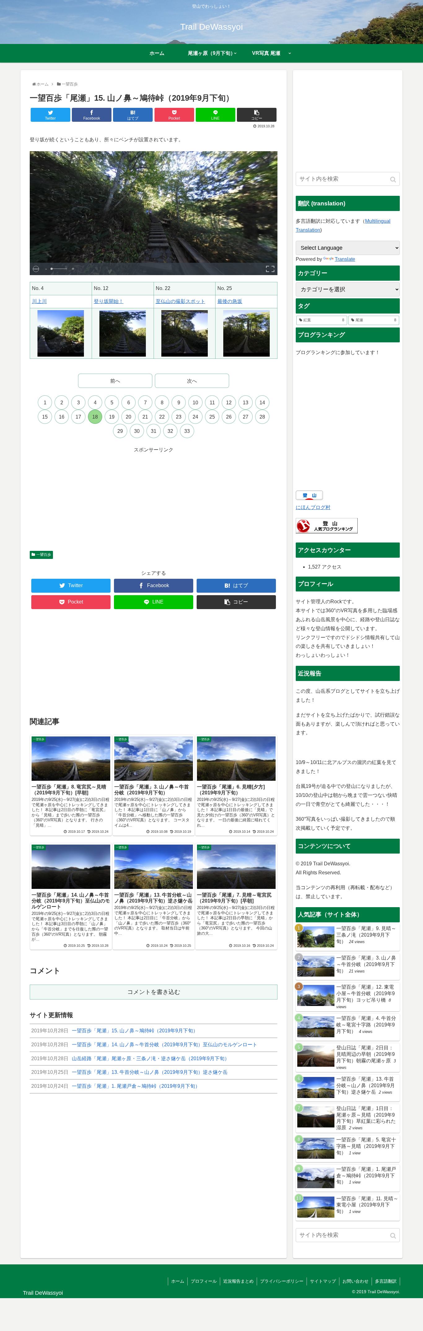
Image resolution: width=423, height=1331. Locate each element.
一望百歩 (43, 554)
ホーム (177, 1281)
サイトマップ (323, 1281)
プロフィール (204, 1281)
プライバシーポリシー (281, 1281)
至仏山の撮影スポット (180, 301)
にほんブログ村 (313, 507)
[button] (394, 179)
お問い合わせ (355, 1281)
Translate (345, 259)
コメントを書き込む (153, 992)
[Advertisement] (153, 498)
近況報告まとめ (238, 1281)
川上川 (39, 301)
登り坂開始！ (109, 301)
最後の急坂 (229, 301)
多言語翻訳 (386, 1281)
